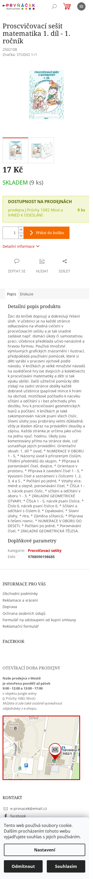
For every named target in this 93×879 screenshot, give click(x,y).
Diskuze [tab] (26, 294)
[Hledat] (54, 6)
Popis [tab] (11, 294)
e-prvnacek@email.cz (28, 808)
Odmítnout (23, 866)
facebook (18, 816)
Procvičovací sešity (44, 550)
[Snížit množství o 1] (21, 236)
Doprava (10, 606)
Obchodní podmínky (20, 593)
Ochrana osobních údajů (24, 613)
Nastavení (44, 850)
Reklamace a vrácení (20, 600)
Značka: (20, 54)
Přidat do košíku (50, 232)
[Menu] (81, 6)
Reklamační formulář (21, 626)
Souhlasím (66, 866)
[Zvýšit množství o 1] (21, 230)
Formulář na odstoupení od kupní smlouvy (39, 619)
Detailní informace (19, 246)
